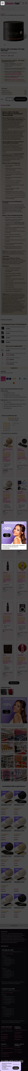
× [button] (2, 522)
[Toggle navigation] (2, 3)
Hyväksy (15, 1068)
